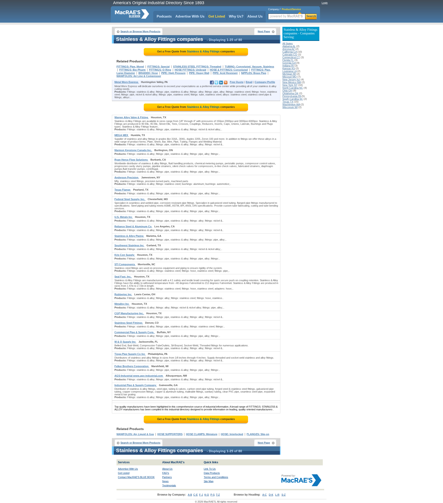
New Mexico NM (291, 82)
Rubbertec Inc (123, 294)
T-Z (218, 494)
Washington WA (291, 104)
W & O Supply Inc (125, 341)
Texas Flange (122, 189)
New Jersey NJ (291, 79)
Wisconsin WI (290, 107)
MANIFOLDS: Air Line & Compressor (139, 76)
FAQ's (165, 473)
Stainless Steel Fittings (128, 322)
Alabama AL (289, 46)
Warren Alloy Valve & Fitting (131, 117)
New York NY (289, 85)
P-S (212, 494)
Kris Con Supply (124, 254)
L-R (277, 494)
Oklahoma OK (290, 93)
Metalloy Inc (122, 303)
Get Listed (216, 16)
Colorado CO (289, 54)
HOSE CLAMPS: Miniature (201, 434)
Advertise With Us (189, 16)
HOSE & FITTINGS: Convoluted (229, 69)
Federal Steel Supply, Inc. (130, 199)
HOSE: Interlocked (232, 434)
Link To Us (210, 468)
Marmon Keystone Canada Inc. (133, 150)
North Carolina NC (292, 87)
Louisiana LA (289, 71)
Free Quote (236, 82)
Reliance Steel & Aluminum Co (133, 226)
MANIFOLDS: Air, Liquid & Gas (135, 434)
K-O (206, 494)
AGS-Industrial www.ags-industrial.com (139, 375)
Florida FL (288, 60)
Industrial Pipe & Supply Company (135, 385)
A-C (264, 494)
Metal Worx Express (126, 82)
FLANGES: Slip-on (258, 434)
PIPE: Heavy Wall (199, 73)
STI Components (125, 264)
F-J (201, 494)
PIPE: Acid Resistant (225, 73)
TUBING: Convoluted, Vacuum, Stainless (249, 66)
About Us (255, 16)
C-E (195, 494)
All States (287, 43)
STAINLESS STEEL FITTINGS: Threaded (197, 66)
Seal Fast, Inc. (123, 276)
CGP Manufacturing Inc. (129, 313)
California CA (289, 51)
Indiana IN (288, 65)
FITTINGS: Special (158, 66)
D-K (271, 494)
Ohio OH (287, 90)
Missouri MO (289, 76)
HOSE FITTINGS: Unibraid (190, 69)
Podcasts (164, 16)
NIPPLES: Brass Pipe (253, 73)
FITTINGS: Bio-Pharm (132, 69)
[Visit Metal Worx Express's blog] (225, 83)
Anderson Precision (126, 177)
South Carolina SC (292, 99)
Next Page (264, 31)
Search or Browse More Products (140, 31)
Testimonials (169, 485)
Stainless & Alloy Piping (129, 236)
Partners (167, 477)
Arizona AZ (288, 49)
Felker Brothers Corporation (131, 366)
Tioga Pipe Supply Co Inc (130, 354)
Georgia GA (289, 62)
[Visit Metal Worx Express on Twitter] (216, 83)
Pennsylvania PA (291, 96)
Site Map (208, 481)
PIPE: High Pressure (173, 73)
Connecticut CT (291, 57)
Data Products (212, 473)
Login (325, 2)
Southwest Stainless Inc (129, 245)
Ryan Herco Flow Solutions (131, 159)
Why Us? (236, 16)
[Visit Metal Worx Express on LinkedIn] (221, 83)
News (165, 481)
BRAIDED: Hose (148, 73)
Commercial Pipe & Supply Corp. (134, 332)
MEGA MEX (121, 135)
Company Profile (265, 82)
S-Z (283, 494)
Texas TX (287, 101)
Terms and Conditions (216, 477)
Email (249, 82)
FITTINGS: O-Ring (160, 69)
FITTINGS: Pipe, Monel (130, 66)
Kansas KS (288, 68)
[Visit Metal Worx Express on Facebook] (212, 83)
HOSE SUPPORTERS (170, 434)
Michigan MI (289, 74)
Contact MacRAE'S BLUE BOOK (136, 477)
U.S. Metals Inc (123, 217)
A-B (190, 494)
